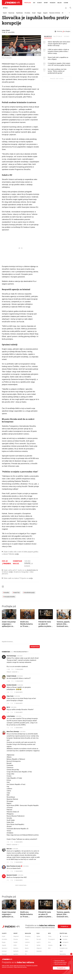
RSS (49, 948)
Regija (39, 13)
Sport (46, 2)
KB (4, 686)
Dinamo (15, 939)
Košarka (15, 948)
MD (4, 708)
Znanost (4, 954)
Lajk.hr (38, 942)
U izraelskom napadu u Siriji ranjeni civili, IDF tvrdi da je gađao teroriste (59, 64)
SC (4, 697)
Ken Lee (9, 848)
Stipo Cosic (10, 696)
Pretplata (27, 2)
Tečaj (49, 936)
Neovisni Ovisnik (12, 875)
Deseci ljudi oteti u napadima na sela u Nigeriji (58, 58)
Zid (34, 2)
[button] (4, 613)
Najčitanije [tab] (57, 36)
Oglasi (59, 2)
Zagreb (45, 13)
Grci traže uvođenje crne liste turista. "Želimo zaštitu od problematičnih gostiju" (57, 71)
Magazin (28, 933)
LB (4, 717)
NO (4, 876)
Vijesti (39, 2)
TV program (51, 939)
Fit (25, 954)
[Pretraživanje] (69, 8)
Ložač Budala (11, 716)
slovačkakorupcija (29, 592)
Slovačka (6, 592)
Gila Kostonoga (11, 656)
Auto (26, 951)
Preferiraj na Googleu (63, 31)
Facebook (65, 936)
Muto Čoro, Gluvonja (13, 731)
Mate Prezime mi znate (14, 866)
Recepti (39, 939)
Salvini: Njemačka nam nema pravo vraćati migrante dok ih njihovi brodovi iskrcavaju (59, 43)
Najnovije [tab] (48, 36)
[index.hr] (12, 2)
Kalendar (39, 951)
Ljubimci (27, 942)
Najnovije (11, 13)
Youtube (65, 939)
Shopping (27, 936)
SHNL (15, 945)
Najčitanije (19, 13)
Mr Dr (8, 707)
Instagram (65, 942)
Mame (27, 948)
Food (26, 945)
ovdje (11, 572)
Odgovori (39, 948)
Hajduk (15, 942)
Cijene (66, 2)
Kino (49, 942)
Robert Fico (16, 592)
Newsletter (63, 954)
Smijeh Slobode (11, 676)
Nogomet (16, 936)
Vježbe (38, 945)
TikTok (64, 945)
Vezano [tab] (66, 36)
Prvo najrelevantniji (20, 651)
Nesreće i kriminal (54, 13)
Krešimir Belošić (12, 685)
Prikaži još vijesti (56, 78)
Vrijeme (50, 945)
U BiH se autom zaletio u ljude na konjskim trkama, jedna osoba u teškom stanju (58, 51)
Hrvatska (27, 13)
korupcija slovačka (9, 596)
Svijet (34, 13)
